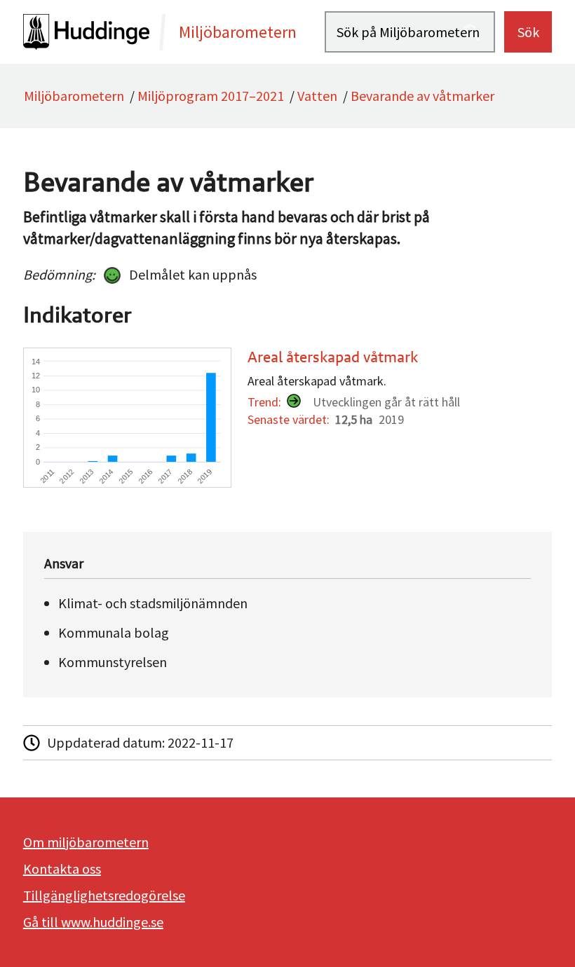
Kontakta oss (62, 868)
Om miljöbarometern (86, 842)
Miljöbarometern (74, 95)
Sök (528, 32)
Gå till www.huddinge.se (93, 922)
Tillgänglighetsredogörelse (104, 895)
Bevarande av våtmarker (422, 95)
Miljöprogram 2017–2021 (210, 95)
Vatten (317, 95)
